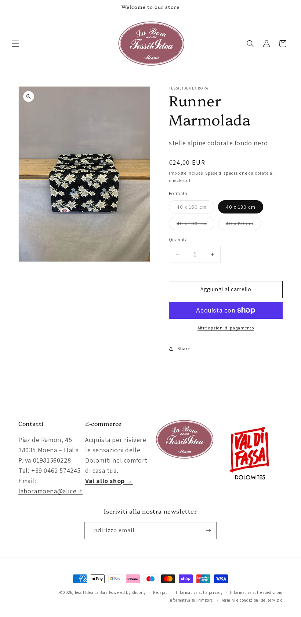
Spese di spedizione (226, 173)
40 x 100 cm (195, 225)
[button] (15, 44)
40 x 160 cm (195, 208)
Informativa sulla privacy (199, 592)
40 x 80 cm (243, 225)
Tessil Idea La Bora (91, 592)
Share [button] (184, 348)
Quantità (178, 240)
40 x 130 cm (240, 207)
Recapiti (161, 592)
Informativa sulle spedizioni (256, 592)
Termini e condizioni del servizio (252, 600)
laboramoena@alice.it (50, 491)
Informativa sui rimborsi (191, 600)
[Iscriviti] (208, 530)
